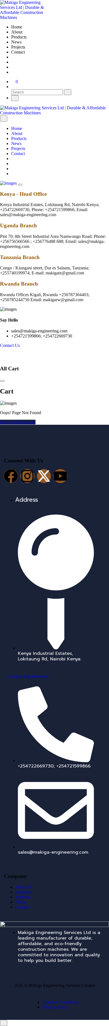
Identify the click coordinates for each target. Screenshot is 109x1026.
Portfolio (22, 897)
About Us (23, 887)
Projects (18, 47)
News (16, 42)
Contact (18, 52)
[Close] (3, 118)
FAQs (20, 902)
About (16, 32)
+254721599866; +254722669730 (41, 336)
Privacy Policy (55, 1007)
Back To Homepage (17, 422)
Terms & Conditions (60, 1002)
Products (19, 37)
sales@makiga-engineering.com (39, 331)
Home (16, 27)
